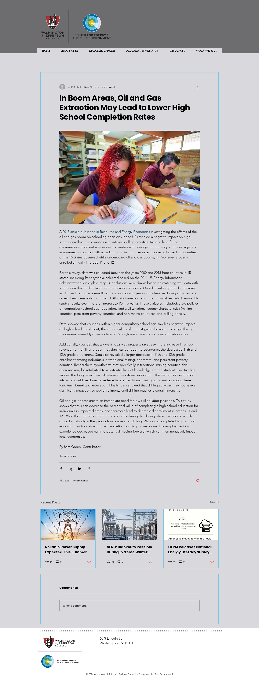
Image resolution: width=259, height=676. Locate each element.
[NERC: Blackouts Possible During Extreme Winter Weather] (129, 524)
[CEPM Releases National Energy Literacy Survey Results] (191, 524)
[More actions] (197, 87)
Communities (68, 456)
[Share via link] (89, 469)
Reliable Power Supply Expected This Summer (66, 549)
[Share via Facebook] (61, 469)
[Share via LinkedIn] (80, 469)
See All (214, 501)
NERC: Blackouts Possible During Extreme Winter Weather (129, 550)
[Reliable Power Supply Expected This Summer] (68, 524)
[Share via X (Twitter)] (70, 469)
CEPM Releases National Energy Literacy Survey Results (190, 550)
